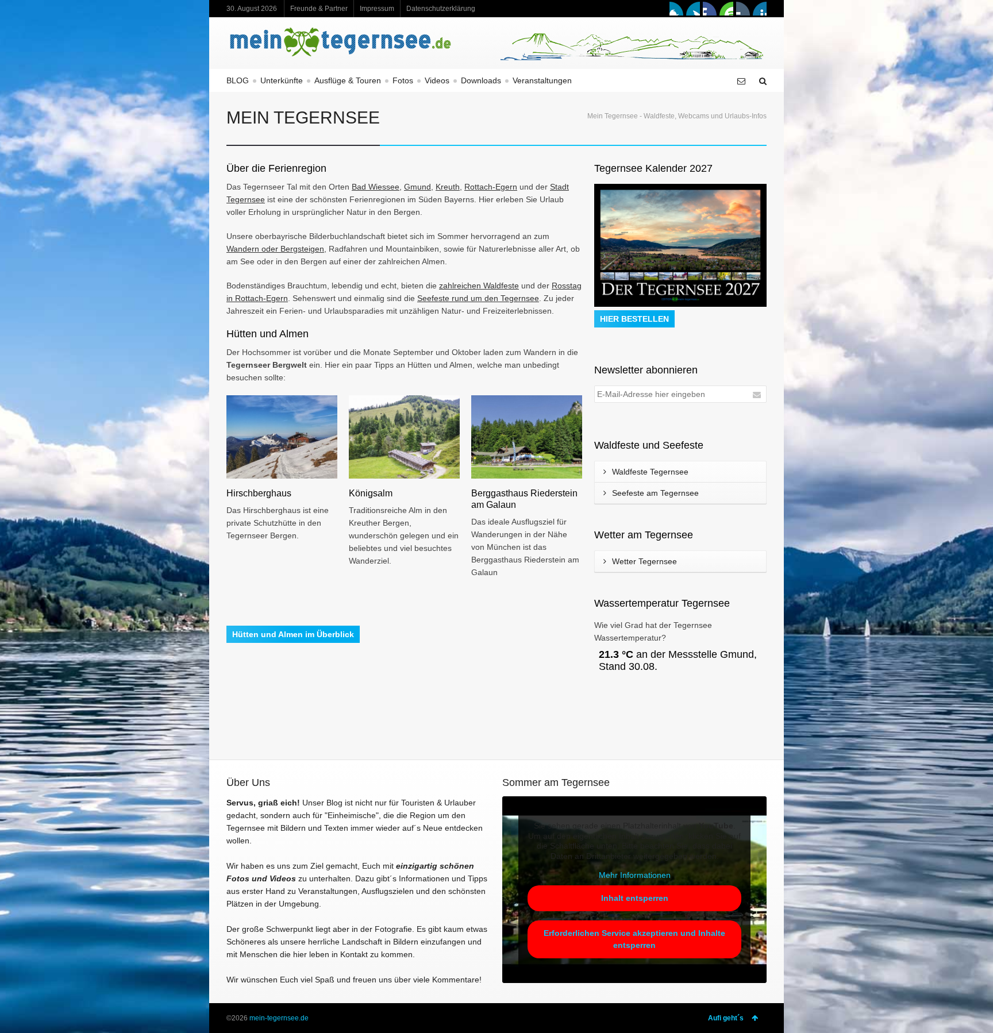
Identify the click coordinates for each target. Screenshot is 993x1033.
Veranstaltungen (542, 80)
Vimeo (710, 9)
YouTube (726, 9)
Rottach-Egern (490, 186)
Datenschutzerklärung (440, 9)
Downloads (481, 80)
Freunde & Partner (319, 9)
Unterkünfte (281, 80)
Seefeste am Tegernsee (655, 493)
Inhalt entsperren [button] (634, 898)
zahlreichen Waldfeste (479, 285)
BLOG (237, 80)
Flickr (743, 9)
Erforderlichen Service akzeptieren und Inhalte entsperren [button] (634, 939)
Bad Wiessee (375, 186)
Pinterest (760, 9)
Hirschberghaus (258, 493)
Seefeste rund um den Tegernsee (478, 298)
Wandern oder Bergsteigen (275, 248)
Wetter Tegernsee (644, 561)
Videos (437, 80)
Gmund (417, 186)
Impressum (377, 9)
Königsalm (370, 493)
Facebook (676, 9)
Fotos (402, 80)
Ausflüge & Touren (347, 80)
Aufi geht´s (726, 1018)
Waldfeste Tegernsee (650, 471)
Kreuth (448, 186)
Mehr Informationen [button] (635, 875)
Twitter (693, 9)
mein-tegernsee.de (279, 1018)
